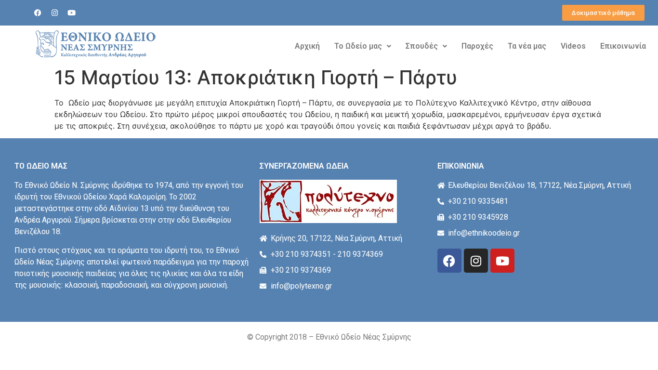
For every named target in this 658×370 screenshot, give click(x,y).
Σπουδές (422, 46)
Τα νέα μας (527, 46)
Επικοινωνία (623, 46)
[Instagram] (55, 13)
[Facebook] (38, 13)
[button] (362, 46)
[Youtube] (72, 13)
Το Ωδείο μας (358, 46)
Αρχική (307, 46)
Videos (573, 46)
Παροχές (477, 46)
